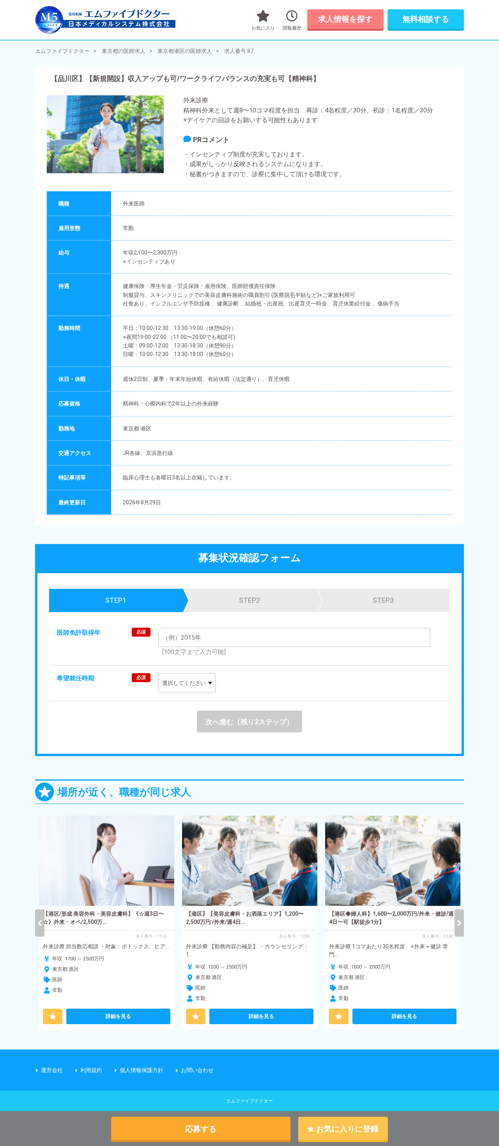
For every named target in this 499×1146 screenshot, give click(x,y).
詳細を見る (118, 1016)
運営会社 (52, 1070)
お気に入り (263, 28)
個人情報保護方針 (141, 1070)
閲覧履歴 (292, 28)
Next (459, 923)
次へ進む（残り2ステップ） (249, 722)
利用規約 (91, 1070)
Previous (39, 923)
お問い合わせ (197, 1070)
